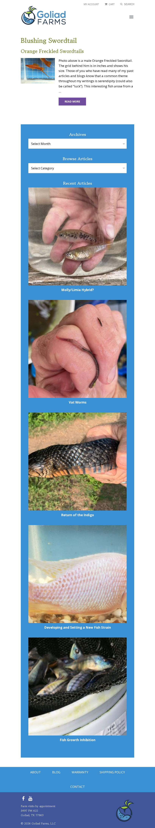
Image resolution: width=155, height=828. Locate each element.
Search (128, 4)
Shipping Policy (112, 772)
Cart (112, 4)
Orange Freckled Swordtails (52, 51)
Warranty (80, 772)
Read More (72, 101)
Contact (77, 786)
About (35, 772)
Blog (56, 772)
